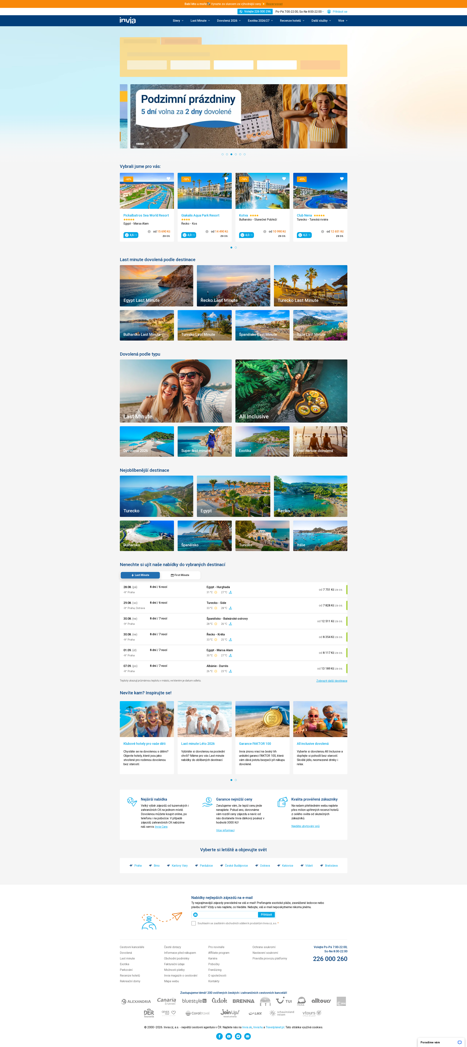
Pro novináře (216, 947)
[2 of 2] (236, 247)
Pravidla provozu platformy (269, 958)
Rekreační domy (130, 981)
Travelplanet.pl (275, 1027)
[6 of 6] (244, 154)
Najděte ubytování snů (305, 826)
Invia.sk (247, 1027)
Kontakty (213, 981)
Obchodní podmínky (176, 958)
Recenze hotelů (130, 975)
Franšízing (214, 970)
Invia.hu (258, 1027)
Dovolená (126, 953)
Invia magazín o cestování (180, 975)
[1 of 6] (222, 154)
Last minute (127, 958)
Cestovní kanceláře (132, 947)
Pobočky (214, 964)
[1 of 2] (231, 247)
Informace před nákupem (180, 953)
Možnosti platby (174, 970)
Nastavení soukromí (265, 953)
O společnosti (217, 975)
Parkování (126, 970)
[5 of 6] (240, 154)
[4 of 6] (236, 154)
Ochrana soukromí (263, 947)
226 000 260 (330, 958)
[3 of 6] (231, 154)
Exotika (124, 964)
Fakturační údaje (174, 964)
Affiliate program (218, 953)
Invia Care (161, 826)
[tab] (140, 575)
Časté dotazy (172, 947)
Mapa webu (171, 981)
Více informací (225, 830)
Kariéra (212, 958)
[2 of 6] (227, 154)
